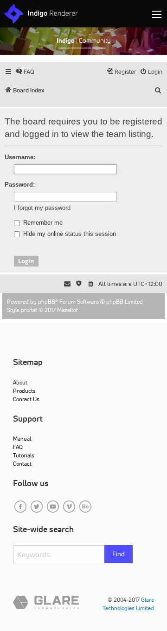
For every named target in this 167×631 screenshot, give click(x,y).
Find (118, 554)
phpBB (46, 302)
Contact (22, 464)
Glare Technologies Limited (128, 604)
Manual (22, 438)
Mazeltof (67, 310)
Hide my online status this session (68, 234)
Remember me (42, 223)
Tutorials (23, 455)
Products (24, 391)
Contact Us (26, 399)
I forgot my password (42, 207)
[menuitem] (24, 71)
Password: (20, 185)
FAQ (18, 447)
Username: (20, 157)
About (20, 382)
